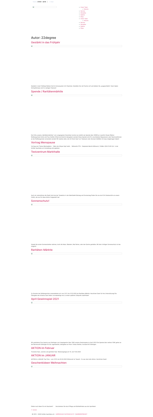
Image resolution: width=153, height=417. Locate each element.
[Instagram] (79, 31)
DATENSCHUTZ (70, 414)
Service (82, 11)
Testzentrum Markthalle (45, 151)
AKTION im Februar (42, 348)
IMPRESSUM (60, 414)
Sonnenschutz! (40, 200)
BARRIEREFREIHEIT (81, 414)
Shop (82, 17)
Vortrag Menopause (43, 142)
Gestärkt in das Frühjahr (45, 42)
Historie (86, 9)
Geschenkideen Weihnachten (49, 362)
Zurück (34, 410)
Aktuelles (83, 13)
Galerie (82, 15)
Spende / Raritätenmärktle (47, 91)
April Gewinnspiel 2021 (45, 298)
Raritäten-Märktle (42, 249)
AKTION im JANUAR (43, 355)
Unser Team (84, 7)
